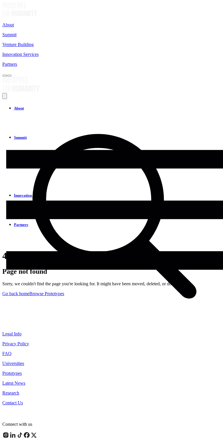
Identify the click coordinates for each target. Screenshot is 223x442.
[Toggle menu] (9, 75)
